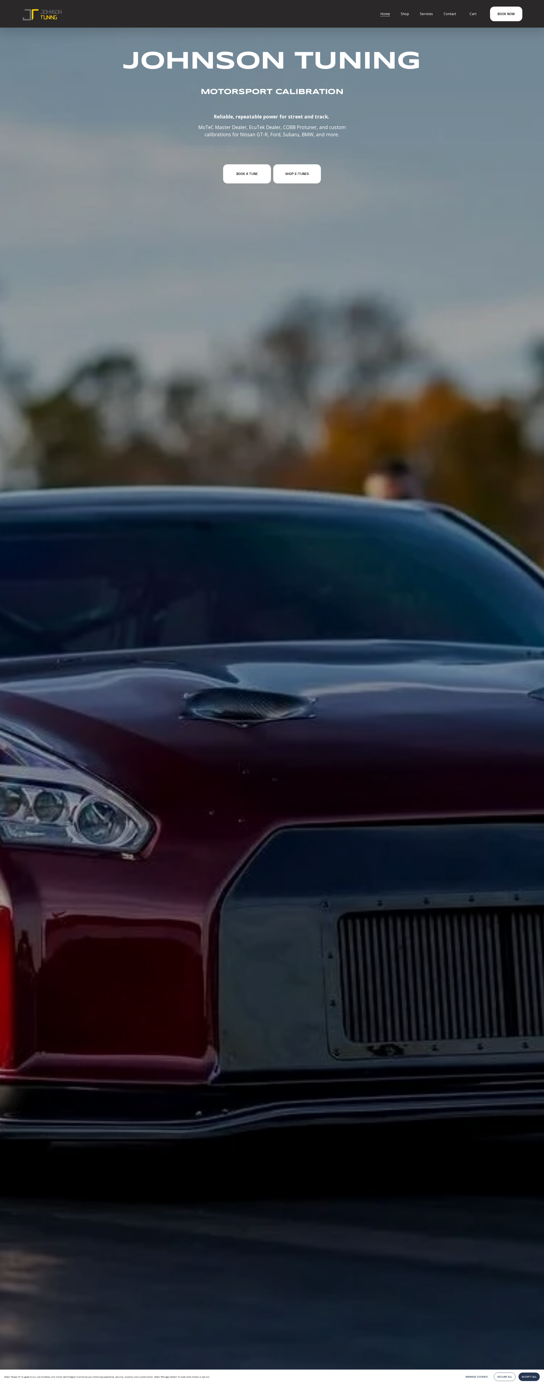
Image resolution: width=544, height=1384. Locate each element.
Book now (506, 14)
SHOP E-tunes (297, 174)
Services (426, 13)
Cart (473, 13)
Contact (450, 13)
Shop (405, 13)
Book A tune (247, 174)
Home (385, 13)
